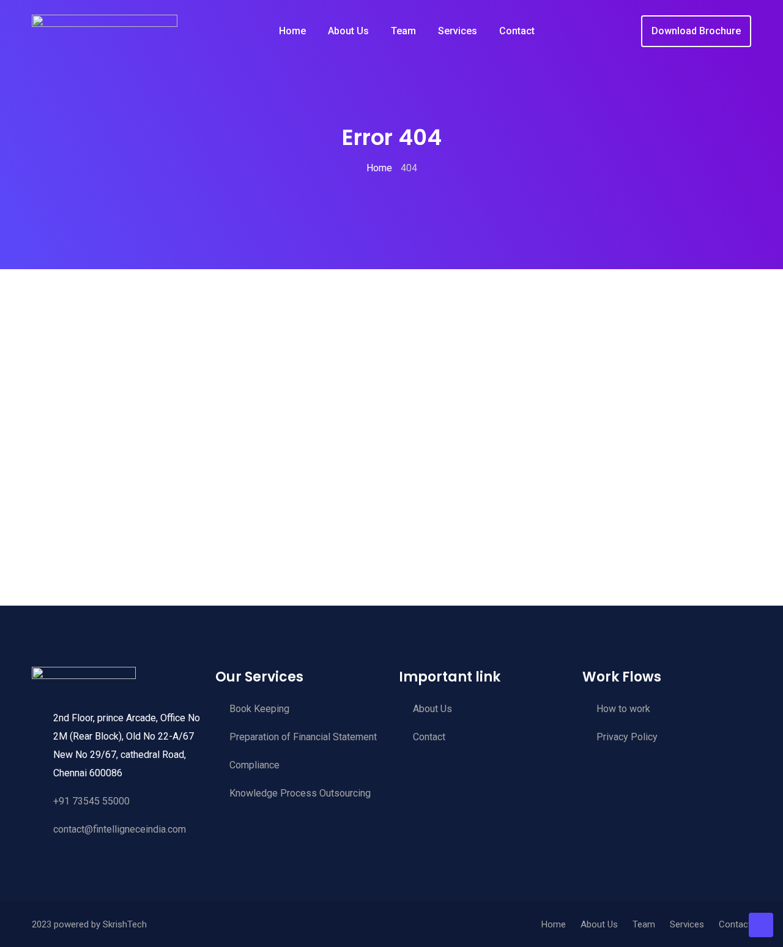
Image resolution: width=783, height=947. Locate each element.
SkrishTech (125, 924)
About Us (348, 31)
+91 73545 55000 (91, 801)
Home (292, 31)
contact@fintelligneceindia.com (119, 829)
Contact (517, 31)
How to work (623, 709)
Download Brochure (696, 31)
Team (403, 31)
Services (457, 31)
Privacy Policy (627, 737)
